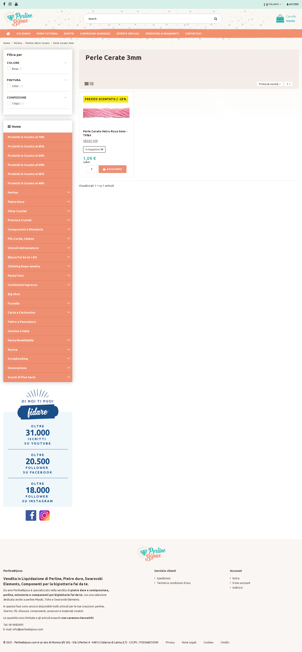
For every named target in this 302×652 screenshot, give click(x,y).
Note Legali (189, 642)
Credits (225, 642)
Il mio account (241, 582)
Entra (236, 578)
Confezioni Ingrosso (22, 284)
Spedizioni (163, 578)
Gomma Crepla (18, 331)
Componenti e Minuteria (25, 229)
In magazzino (93, 149)
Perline (13, 192)
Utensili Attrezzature (23, 247)
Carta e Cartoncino (21, 312)
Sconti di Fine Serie (21, 377)
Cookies (209, 642)
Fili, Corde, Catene (21, 238)
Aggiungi (114, 169)
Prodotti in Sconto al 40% (26, 183)
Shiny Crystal (17, 211)
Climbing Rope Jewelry (24, 266)
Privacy (170, 642)
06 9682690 (16, 624)
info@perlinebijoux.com (28, 629)
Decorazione (17, 367)
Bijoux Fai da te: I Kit (22, 257)
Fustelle (13, 303)
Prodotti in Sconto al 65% (26, 146)
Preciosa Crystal (19, 220)
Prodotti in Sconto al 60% (26, 155)
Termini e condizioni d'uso (174, 582)
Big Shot (14, 294)
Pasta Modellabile (21, 340)
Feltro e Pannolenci (22, 321)
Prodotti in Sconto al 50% (26, 164)
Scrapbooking (18, 358)
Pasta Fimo (16, 275)
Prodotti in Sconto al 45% (26, 173)
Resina (12, 349)
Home (16, 126)
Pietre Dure (16, 201)
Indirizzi (238, 587)
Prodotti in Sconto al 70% (26, 137)
